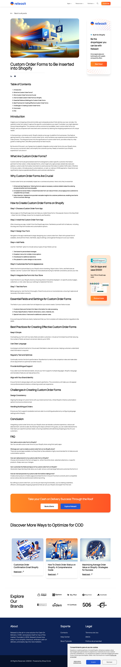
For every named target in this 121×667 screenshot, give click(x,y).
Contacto (64, 632)
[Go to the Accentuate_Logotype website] (102, 595)
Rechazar (109, 662)
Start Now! (99, 64)
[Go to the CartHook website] (72, 604)
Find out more (99, 298)
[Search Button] (97, 3)
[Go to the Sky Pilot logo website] (72, 595)
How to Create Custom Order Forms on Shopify (28, 98)
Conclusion (17, 108)
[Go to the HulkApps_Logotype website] (42, 605)
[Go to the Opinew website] (57, 595)
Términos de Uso (92, 632)
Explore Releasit (70, 506)
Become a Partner (91, 8)
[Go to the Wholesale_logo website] (42, 594)
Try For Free (106, 3)
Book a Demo (49, 506)
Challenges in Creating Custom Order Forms (27, 105)
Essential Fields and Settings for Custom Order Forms (30, 100)
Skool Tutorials (66, 641)
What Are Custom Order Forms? (23, 92)
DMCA (88, 637)
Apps (68, 3)
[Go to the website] (57, 604)
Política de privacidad (94, 641)
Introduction (17, 90)
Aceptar (93, 662)
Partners (90, 3)
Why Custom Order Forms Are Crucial (25, 95)
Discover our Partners (92, 11)
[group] (27, 556)
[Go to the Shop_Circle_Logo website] (87, 595)
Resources (79, 3)
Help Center (65, 637)
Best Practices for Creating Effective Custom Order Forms (31, 103)
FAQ (15, 111)
